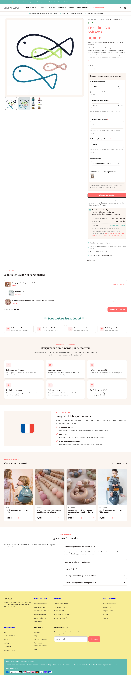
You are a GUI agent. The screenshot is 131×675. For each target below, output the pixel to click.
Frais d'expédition (103, 42)
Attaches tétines (40, 614)
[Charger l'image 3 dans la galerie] (37, 103)
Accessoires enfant (61, 604)
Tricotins (101, 19)
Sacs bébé (38, 622)
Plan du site (113, 665)
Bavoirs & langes (40, 618)
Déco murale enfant (61, 618)
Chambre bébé (39, 607)
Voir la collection (118, 463)
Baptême (7, 639)
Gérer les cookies (12, 668)
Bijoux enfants (59, 611)
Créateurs (7, 647)
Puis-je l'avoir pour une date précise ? (80, 583)
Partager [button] (92, 260)
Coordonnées (67, 665)
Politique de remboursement (15, 665)
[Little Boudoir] (11, 8)
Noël (5, 632)
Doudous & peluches (41, 611)
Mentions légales (102, 665)
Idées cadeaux (83, 8)
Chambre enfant (60, 607)
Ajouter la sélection (117, 310)
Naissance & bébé (40, 599)
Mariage (7, 643)
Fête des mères (9, 636)
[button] (125, 8)
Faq (35, 636)
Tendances (99, 8)
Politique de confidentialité (36, 665)
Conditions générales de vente (84, 665)
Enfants (41, 8)
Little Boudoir (92, 19)
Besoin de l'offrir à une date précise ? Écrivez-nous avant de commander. (108, 234)
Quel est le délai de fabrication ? (78, 562)
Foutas (105, 618)
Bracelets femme (109, 604)
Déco (71, 8)
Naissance (30, 8)
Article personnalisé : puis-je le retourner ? (82, 576)
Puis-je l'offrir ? (71, 569)
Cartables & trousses (62, 614)
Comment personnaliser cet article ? (80, 547)
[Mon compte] (121, 8)
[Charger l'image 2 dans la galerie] (24, 103)
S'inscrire (94, 639)
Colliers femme (108, 607)
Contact (37, 632)
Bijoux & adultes (110, 599)
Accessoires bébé (40, 604)
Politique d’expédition (54, 665)
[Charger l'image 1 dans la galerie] (11, 103)
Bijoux (51, 8)
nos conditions (107, 255)
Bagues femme (108, 611)
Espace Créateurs (40, 639)
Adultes (61, 8)
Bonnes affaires (9, 650)
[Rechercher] (116, 8)
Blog (35, 649)
